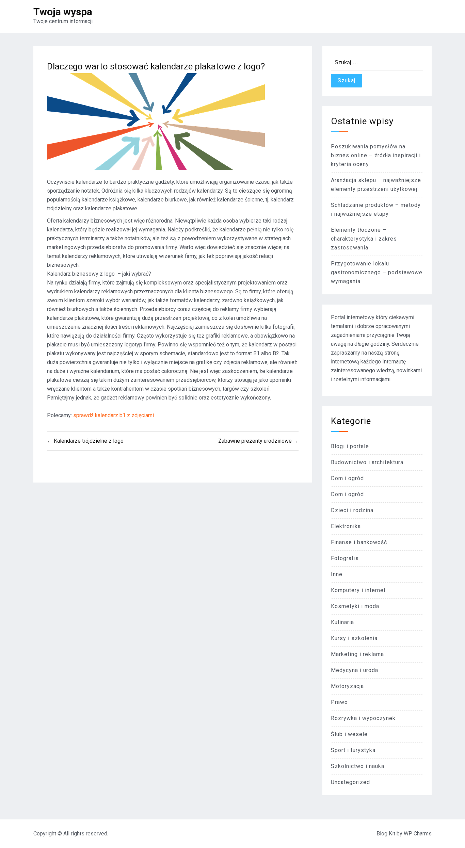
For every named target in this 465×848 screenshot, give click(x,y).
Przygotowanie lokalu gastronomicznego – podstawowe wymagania (376, 272)
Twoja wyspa (62, 12)
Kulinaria (342, 622)
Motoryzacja (347, 686)
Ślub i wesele (349, 734)
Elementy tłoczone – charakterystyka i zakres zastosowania (364, 239)
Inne (336, 574)
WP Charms (418, 833)
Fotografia (345, 558)
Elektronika (346, 526)
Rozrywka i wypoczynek (363, 718)
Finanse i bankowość (359, 542)
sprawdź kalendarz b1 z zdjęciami (113, 415)
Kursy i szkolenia (354, 638)
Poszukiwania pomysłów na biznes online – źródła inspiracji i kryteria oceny (376, 155)
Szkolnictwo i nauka (357, 766)
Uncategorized (350, 782)
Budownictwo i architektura (367, 462)
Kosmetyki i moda (355, 606)
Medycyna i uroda (354, 670)
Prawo (339, 702)
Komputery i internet (358, 590)
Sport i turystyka (353, 750)
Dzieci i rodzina (352, 510)
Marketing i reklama (357, 654)
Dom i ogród (347, 478)
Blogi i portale (350, 446)
